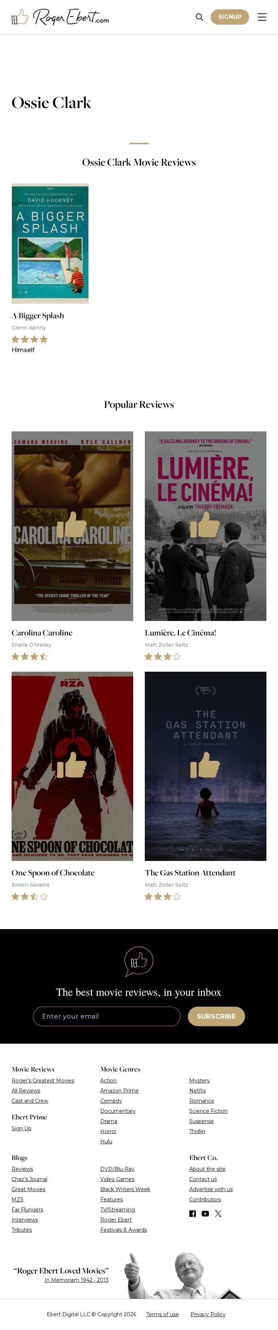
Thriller (197, 1131)
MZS (18, 1199)
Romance (201, 1101)
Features (111, 1199)
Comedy (111, 1101)
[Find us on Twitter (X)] (218, 1213)
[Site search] (199, 17)
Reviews (22, 1169)
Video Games (117, 1179)
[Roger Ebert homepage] (60, 17)
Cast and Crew (30, 1101)
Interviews (25, 1220)
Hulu (106, 1141)
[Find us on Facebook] (192, 1213)
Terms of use (162, 1314)
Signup (229, 16)
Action (108, 1080)
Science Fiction (208, 1111)
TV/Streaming (117, 1209)
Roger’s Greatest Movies (43, 1080)
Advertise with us (211, 1189)
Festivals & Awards (123, 1230)
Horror (108, 1131)
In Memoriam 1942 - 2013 (77, 1280)
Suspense (201, 1121)
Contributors (205, 1199)
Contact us (203, 1179)
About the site (207, 1169)
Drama (108, 1121)
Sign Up (21, 1128)
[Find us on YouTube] (205, 1214)
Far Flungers (27, 1209)
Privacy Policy (208, 1314)
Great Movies (28, 1189)
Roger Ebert (116, 1220)
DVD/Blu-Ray (117, 1169)
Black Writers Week (125, 1189)
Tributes (22, 1230)
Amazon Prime (119, 1090)
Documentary (118, 1111)
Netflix (197, 1090)
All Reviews (26, 1090)
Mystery (199, 1080)
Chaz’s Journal (29, 1179)
